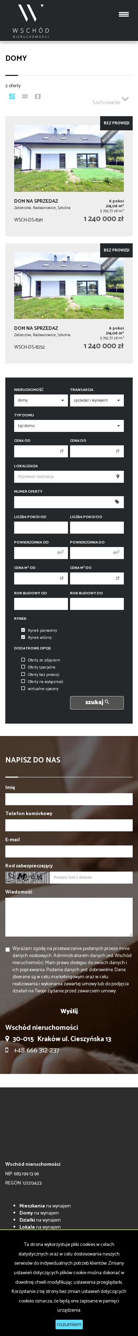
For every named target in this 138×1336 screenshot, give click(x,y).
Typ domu (24, 415)
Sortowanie (107, 102)
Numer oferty (28, 491)
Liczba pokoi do (86, 517)
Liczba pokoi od (30, 517)
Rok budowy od (30, 593)
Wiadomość (19, 892)
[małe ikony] (24, 97)
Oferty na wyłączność (45, 682)
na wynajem (45, 1206)
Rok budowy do (86, 593)
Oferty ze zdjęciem (44, 660)
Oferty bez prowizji (43, 675)
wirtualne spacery (43, 689)
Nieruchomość (29, 390)
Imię (10, 787)
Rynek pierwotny (42, 631)
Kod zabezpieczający (29, 866)
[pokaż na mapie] (38, 97)
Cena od (22, 441)
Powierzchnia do (87, 542)
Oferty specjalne (42, 667)
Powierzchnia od (31, 542)
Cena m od (25, 568)
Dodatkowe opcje (32, 648)
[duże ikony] (12, 97)
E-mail (12, 840)
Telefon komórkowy (28, 814)
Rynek (20, 619)
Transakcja (81, 390)
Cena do (78, 441)
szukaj (95, 702)
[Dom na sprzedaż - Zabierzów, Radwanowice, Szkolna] (69, 176)
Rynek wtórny (40, 638)
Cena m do (81, 568)
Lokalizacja (26, 466)
